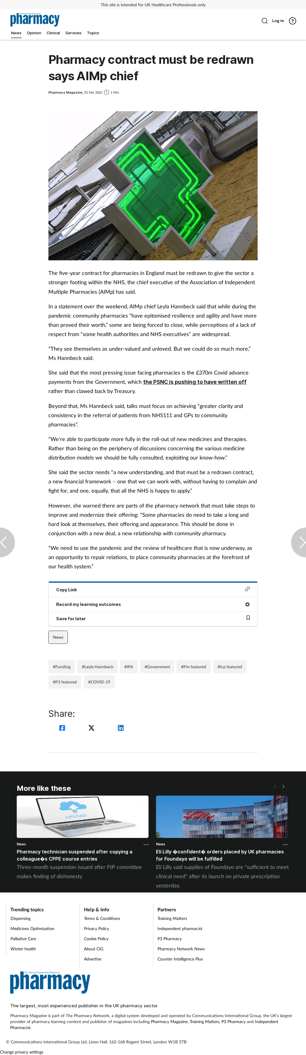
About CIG (93, 948)
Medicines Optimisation (32, 928)
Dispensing (20, 918)
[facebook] (63, 729)
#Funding (62, 666)
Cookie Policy (96, 938)
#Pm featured (193, 666)
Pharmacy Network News (181, 948)
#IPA (128, 666)
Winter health (23, 948)
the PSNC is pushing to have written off (195, 382)
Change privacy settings (21, 1051)
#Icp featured (230, 666)
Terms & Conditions (102, 918)
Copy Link (66, 589)
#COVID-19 (99, 681)
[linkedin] (120, 729)
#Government (157, 666)
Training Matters (172, 918)
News (58, 637)
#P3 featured (65, 681)
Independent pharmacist (179, 928)
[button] (283, 787)
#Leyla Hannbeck (97, 666)
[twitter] (92, 729)
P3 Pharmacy (169, 938)
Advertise (92, 958)
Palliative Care (23, 938)
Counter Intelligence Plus (180, 958)
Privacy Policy (96, 928)
